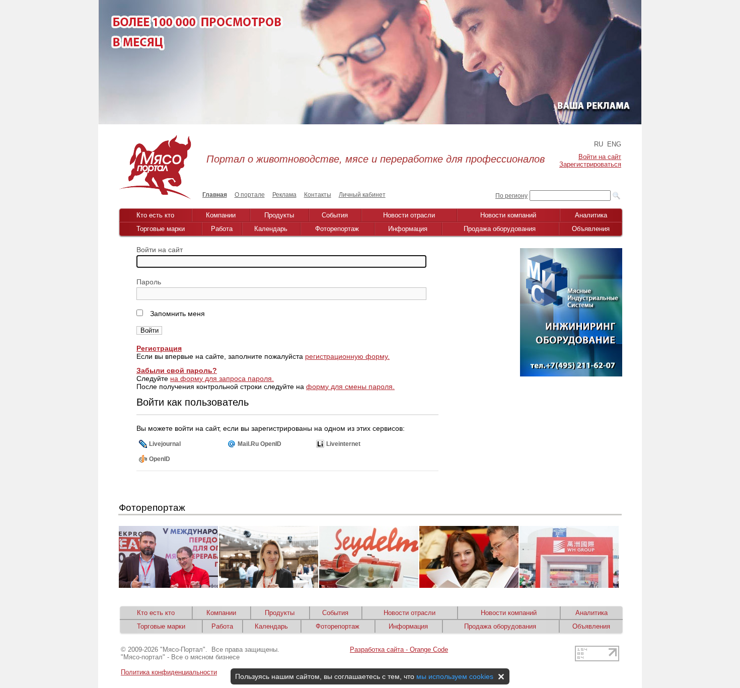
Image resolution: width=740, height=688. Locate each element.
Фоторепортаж (337, 229)
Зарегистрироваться (590, 164)
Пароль (148, 282)
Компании (221, 215)
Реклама (284, 194)
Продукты (279, 215)
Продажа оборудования (500, 229)
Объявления (591, 229)
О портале (250, 194)
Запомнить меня (176, 314)
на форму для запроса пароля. (222, 378)
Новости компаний (508, 215)
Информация (407, 229)
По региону (511, 195)
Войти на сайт (599, 157)
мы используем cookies (454, 676)
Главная (214, 194)
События (335, 215)
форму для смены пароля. (350, 387)
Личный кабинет (362, 194)
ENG (614, 144)
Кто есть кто (155, 215)
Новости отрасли (409, 215)
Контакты (317, 194)
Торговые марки (160, 229)
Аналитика (591, 215)
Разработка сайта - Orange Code (399, 649)
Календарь (270, 229)
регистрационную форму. (347, 356)
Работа (222, 229)
